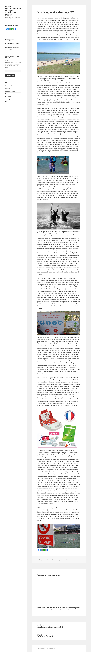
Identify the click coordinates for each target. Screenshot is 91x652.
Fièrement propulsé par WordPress (46, 648)
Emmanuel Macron (10, 91)
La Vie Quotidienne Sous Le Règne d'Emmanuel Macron (13, 10)
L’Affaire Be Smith (9, 39)
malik (51, 560)
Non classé (8, 96)
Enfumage (8, 93)
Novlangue (8, 99)
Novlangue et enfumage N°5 (12, 47)
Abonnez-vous (10, 75)
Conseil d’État (51, 518)
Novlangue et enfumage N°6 (12, 43)
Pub (6, 101)
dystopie (7, 88)
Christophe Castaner (10, 86)
